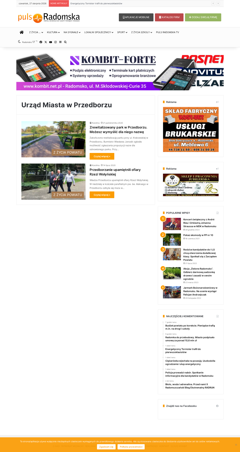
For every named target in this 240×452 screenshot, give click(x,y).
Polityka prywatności (131, 446)
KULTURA (52, 32)
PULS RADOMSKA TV (167, 32)
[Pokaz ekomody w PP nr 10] (172, 240)
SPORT (121, 32)
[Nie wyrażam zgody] (236, 444)
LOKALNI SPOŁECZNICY (97, 32)
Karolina (96, 123)
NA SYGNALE (71, 32)
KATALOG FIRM (170, 17)
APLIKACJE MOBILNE (136, 17)
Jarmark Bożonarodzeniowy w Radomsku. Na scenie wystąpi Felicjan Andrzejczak (200, 291)
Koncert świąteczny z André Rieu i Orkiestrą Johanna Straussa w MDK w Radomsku (199, 223)
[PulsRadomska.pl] (49, 17)
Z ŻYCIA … (35, 32)
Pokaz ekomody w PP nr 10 (198, 235)
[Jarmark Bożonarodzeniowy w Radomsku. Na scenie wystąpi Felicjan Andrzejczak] (172, 292)
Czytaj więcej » (102, 156)
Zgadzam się (106, 446)
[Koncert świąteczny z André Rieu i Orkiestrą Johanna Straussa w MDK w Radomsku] (172, 224)
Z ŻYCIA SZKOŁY (140, 32)
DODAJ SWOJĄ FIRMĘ (204, 17)
